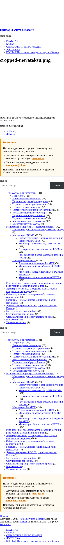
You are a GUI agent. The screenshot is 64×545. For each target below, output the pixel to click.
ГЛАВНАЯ (12, 41)
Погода (4, 516)
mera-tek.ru (38, 158)
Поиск (3, 180)
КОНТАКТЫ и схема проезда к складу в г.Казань (32, 52)
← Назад (11, 131)
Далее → (11, 134)
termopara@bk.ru (16, 165)
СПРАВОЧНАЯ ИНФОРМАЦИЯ (24, 46)
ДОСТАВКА (13, 49)
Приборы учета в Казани (17, 29)
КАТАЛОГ (12, 44)
